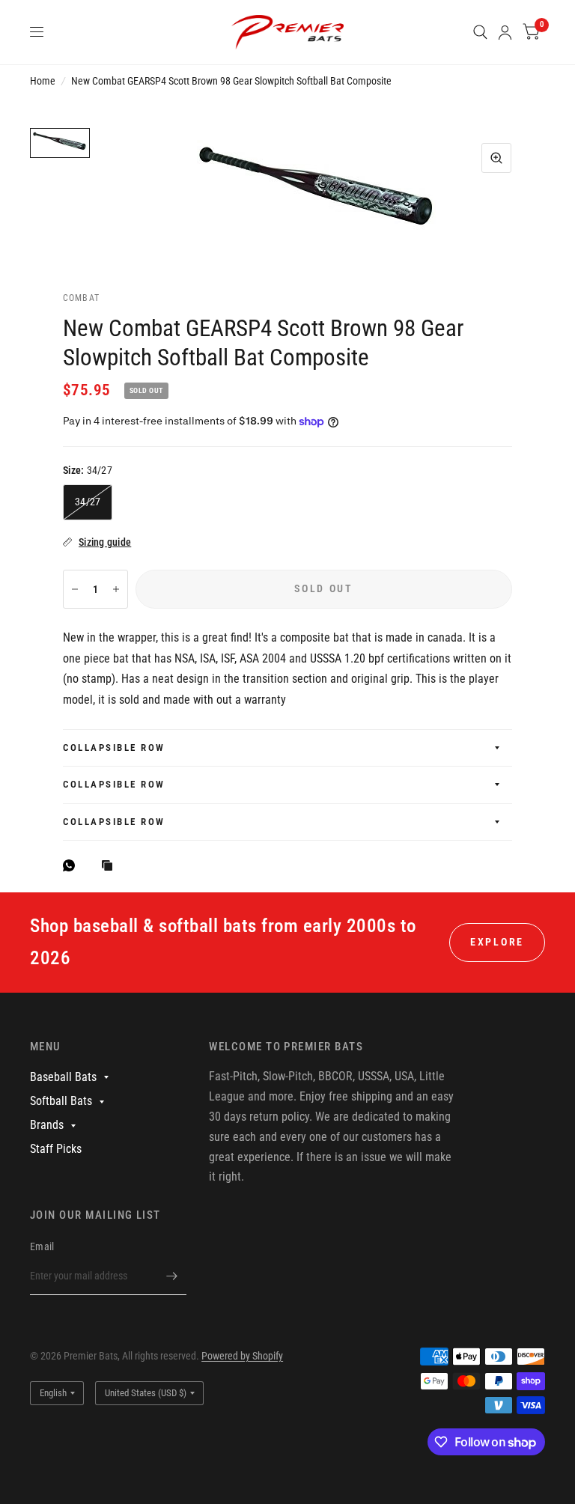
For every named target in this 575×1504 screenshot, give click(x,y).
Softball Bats (61, 1101)
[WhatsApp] (72, 865)
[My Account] (505, 32)
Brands (47, 1125)
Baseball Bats (63, 1077)
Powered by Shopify (242, 1356)
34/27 (87, 502)
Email (42, 1246)
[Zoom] (496, 158)
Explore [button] (497, 942)
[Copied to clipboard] (111, 866)
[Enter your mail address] (171, 1275)
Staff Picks (56, 1149)
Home (42, 81)
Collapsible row (114, 747)
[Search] (480, 32)
